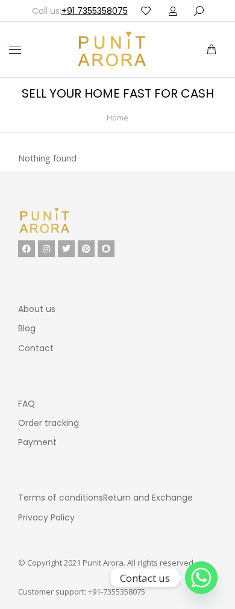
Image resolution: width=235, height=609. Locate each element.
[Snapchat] (106, 248)
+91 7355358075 (94, 11)
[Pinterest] (86, 248)
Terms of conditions (60, 498)
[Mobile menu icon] (15, 50)
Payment (37, 442)
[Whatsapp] (201, 577)
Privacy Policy (46, 517)
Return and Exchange (148, 498)
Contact (36, 348)
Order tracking (48, 423)
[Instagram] (46, 248)
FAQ (26, 404)
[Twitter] (66, 248)
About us (36, 309)
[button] (179, 9)
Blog (27, 328)
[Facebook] (26, 248)
